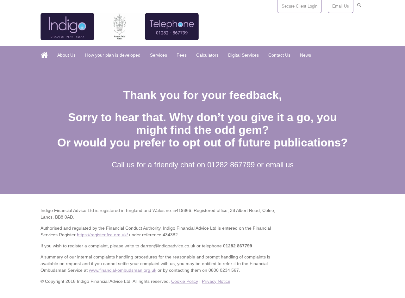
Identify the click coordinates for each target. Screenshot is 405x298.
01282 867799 (231, 164)
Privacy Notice (216, 281)
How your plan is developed (112, 55)
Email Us (340, 6)
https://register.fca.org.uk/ (102, 234)
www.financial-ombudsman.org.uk (122, 270)
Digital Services (243, 55)
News (305, 55)
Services (158, 55)
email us (280, 164)
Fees (182, 55)
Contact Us (279, 55)
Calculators (207, 55)
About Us (66, 55)
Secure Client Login (299, 6)
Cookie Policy (184, 281)
